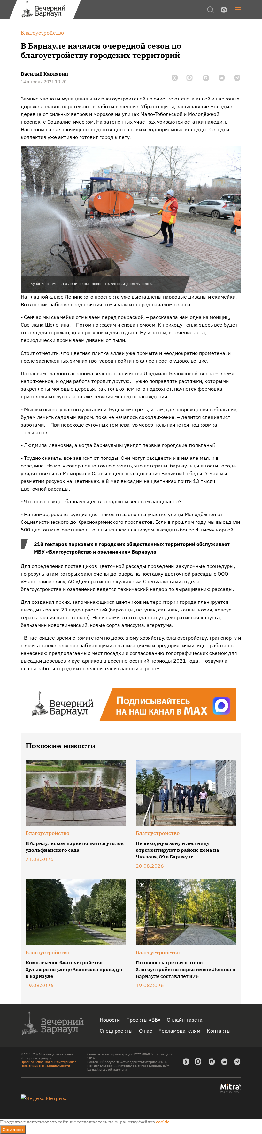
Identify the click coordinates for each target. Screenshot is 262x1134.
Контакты (219, 1030)
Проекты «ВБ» (143, 1020)
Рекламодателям (179, 1030)
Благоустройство (47, 833)
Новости (110, 1020)
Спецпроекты (116, 1030)
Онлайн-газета (185, 1020)
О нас (145, 1030)
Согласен (13, 1129)
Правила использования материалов (49, 1062)
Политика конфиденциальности (45, 1066)
